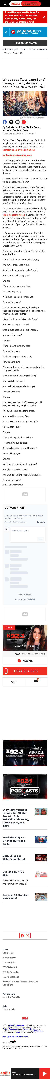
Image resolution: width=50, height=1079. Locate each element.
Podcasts (43, 49)
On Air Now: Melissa (25, 646)
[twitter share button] (11, 122)
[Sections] (5, 4)
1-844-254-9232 (26, 671)
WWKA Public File (11, 972)
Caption (40, 113)
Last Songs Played (10, 49)
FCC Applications (11, 977)
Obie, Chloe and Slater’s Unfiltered (14, 857)
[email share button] (17, 122)
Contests (32, 49)
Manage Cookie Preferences (15, 1037)
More (22, 53)
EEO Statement (10, 967)
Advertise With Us (11, 997)
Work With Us (9, 957)
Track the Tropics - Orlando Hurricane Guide (14, 840)
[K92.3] (25, 3)
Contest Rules (9, 962)
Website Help (9, 1009)
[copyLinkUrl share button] (24, 122)
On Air (23, 49)
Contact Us (8, 953)
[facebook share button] (5, 122)
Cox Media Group (17, 1025)
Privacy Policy (29, 1029)
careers (16, 1033)
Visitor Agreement (11, 1029)
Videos (7, 53)
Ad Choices (37, 1031)
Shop (15, 53)
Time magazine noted (14, 215)
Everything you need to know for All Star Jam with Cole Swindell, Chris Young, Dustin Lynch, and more (16, 817)
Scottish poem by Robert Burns (19, 150)
